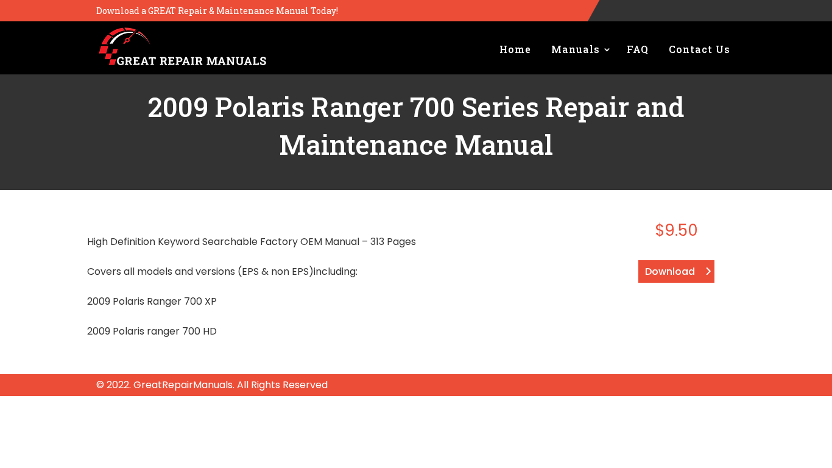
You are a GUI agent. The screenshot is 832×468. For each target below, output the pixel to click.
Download (670, 271)
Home (515, 49)
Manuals (575, 49)
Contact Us (699, 49)
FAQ (638, 49)
